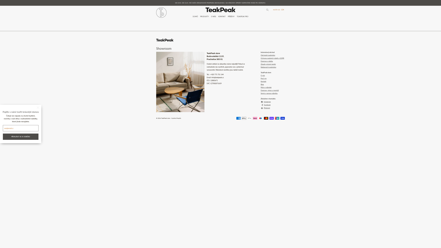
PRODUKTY (204, 16)
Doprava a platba (267, 61)
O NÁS (213, 16)
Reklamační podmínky (268, 67)
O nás (263, 75)
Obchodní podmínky (268, 55)
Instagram (267, 102)
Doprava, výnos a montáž (270, 90)
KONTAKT (222, 16)
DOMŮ (195, 16)
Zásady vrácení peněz (268, 64)
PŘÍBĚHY (231, 16)
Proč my (264, 78)
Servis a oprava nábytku (269, 93)
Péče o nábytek (266, 87)
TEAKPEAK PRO (242, 16)
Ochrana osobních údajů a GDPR (272, 58)
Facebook (267, 105)
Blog (262, 84)
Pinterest (267, 108)
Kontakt (263, 81)
